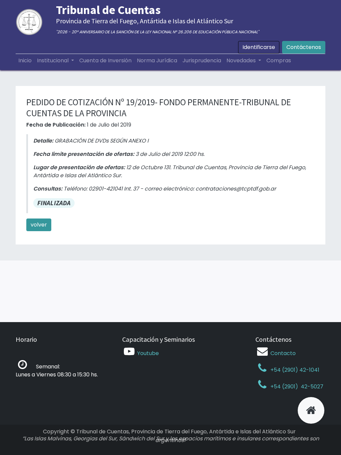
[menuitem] (25, 60)
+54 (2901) (284, 386)
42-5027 (311, 386)
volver (39, 224)
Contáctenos (303, 47)
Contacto (283, 353)
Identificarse (258, 47)
